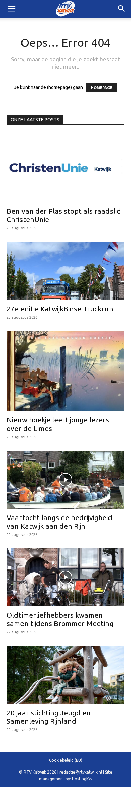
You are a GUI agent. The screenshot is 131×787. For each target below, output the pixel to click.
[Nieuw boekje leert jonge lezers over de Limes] (65, 371)
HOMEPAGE (101, 88)
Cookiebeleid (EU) (65, 760)
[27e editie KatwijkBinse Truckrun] (65, 271)
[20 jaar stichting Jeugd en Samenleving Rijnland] (65, 675)
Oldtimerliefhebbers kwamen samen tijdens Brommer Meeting (60, 619)
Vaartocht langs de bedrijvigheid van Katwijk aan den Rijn (59, 521)
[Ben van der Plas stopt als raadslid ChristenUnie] (65, 167)
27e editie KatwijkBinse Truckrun (60, 309)
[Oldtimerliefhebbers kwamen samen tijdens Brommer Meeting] (65, 577)
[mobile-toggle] (11, 9)
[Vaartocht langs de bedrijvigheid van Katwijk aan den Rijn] (65, 480)
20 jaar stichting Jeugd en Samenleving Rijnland (49, 717)
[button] (121, 9)
